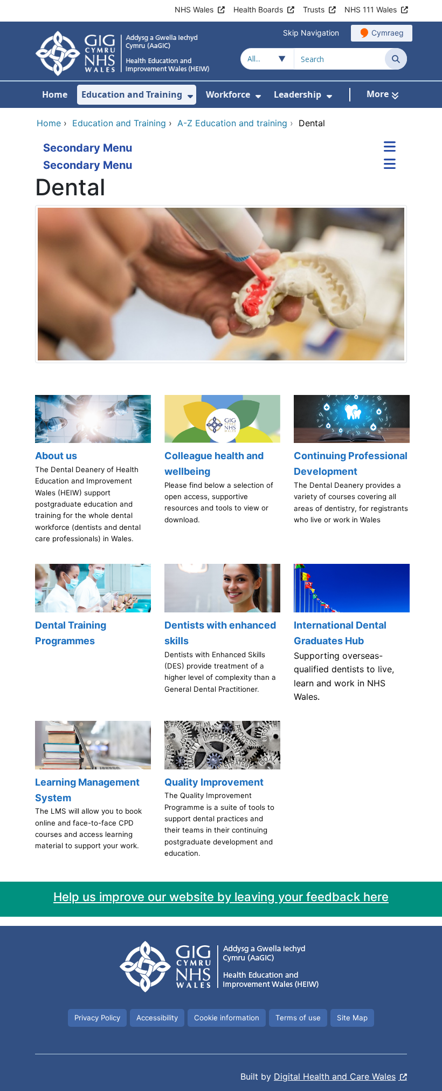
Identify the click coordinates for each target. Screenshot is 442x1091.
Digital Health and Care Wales (335, 1076)
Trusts (313, 9)
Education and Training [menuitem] (131, 94)
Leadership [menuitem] (297, 94)
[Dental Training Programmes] (92, 636)
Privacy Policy (97, 1017)
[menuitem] (190, 96)
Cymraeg (387, 32)
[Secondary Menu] (390, 147)
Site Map (352, 1017)
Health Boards (258, 9)
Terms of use (298, 1017)
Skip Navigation (311, 32)
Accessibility (157, 1017)
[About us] (92, 474)
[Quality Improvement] (221, 794)
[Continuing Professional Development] (350, 474)
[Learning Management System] (92, 794)
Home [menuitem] (54, 94)
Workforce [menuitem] (228, 94)
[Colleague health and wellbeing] (221, 474)
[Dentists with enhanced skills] (221, 636)
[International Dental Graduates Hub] (350, 636)
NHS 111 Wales (370, 9)
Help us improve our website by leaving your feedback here (221, 897)
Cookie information (226, 1017)
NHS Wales (194, 9)
